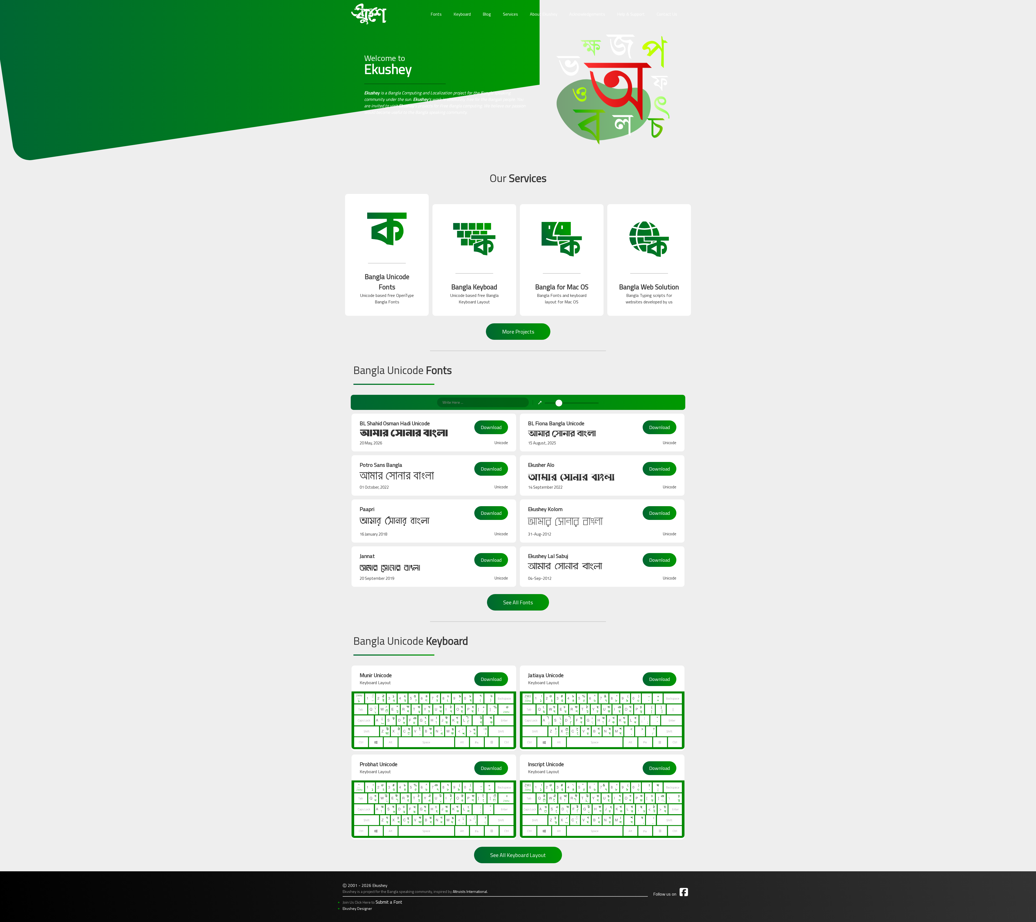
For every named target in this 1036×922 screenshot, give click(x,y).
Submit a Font (389, 902)
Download (491, 427)
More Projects (518, 331)
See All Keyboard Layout (518, 855)
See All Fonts (518, 602)
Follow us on (670, 894)
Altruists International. (470, 891)
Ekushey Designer (357, 908)
